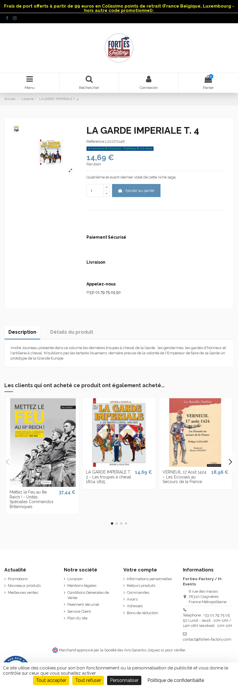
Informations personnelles (149, 579)
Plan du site (77, 618)
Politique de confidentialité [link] (175, 680)
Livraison (75, 579)
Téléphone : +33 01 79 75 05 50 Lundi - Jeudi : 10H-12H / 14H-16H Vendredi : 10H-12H (207, 620)
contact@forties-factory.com (207, 639)
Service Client (79, 611)
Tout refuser (88, 680)
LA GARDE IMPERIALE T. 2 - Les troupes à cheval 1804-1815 (108, 477)
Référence (95, 141)
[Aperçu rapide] (42, 485)
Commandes (138, 592)
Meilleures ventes (23, 592)
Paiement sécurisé (83, 604)
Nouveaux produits (24, 585)
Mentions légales (81, 585)
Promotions (18, 579)
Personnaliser (124, 680)
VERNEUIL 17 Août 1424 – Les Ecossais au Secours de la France (184, 477)
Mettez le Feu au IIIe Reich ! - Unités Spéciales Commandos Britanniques (31, 499)
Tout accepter (51, 680)
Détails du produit (71, 332)
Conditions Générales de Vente (88, 595)
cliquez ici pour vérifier (166, 650)
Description (22, 332)
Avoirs (132, 599)
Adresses (135, 606)
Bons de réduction (142, 613)
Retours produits (141, 585)
